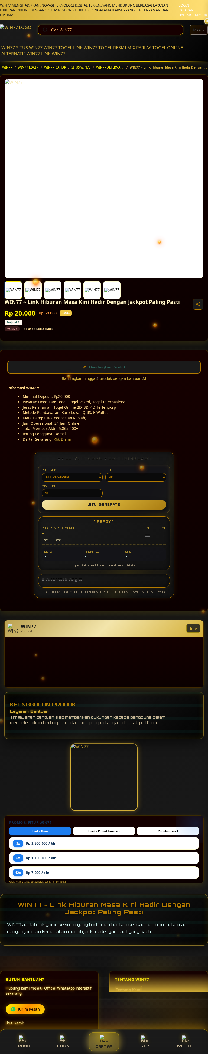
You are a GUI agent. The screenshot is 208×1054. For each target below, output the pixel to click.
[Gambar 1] (13, 290)
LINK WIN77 (85, 48)
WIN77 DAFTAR (55, 67)
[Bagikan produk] (198, 304)
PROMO (22, 1046)
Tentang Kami (128, 989)
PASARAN (186, 10)
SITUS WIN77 (29, 48)
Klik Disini (62, 439)
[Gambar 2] (33, 290)
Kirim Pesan (29, 1009)
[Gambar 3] (52, 290)
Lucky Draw (40, 830)
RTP (145, 1046)
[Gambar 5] (92, 290)
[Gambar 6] (112, 290)
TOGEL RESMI (112, 48)
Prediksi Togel (168, 830)
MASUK (201, 14)
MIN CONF (49, 486)
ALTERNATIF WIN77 (20, 54)
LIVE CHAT (185, 1046)
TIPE (109, 469)
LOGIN (183, 5)
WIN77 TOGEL (58, 48)
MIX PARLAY (139, 48)
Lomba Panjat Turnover (104, 830)
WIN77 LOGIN (28, 67)
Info (193, 628)
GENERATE (104, 505)
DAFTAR (184, 14)
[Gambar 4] (72, 290)
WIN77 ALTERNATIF (110, 67)
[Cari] (45, 30)
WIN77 (8, 48)
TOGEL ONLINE (167, 48)
